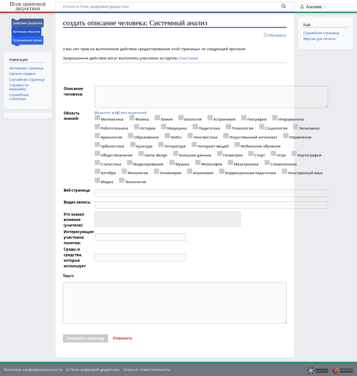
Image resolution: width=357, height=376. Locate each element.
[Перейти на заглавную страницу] (28, 32)
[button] (122, 338)
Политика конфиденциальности (33, 369)
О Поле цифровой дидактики (92, 369)
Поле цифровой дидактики (28, 6)
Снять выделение (132, 112)
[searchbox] (99, 218)
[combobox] (167, 219)
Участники (188, 58)
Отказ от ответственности (146, 369)
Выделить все (106, 112)
